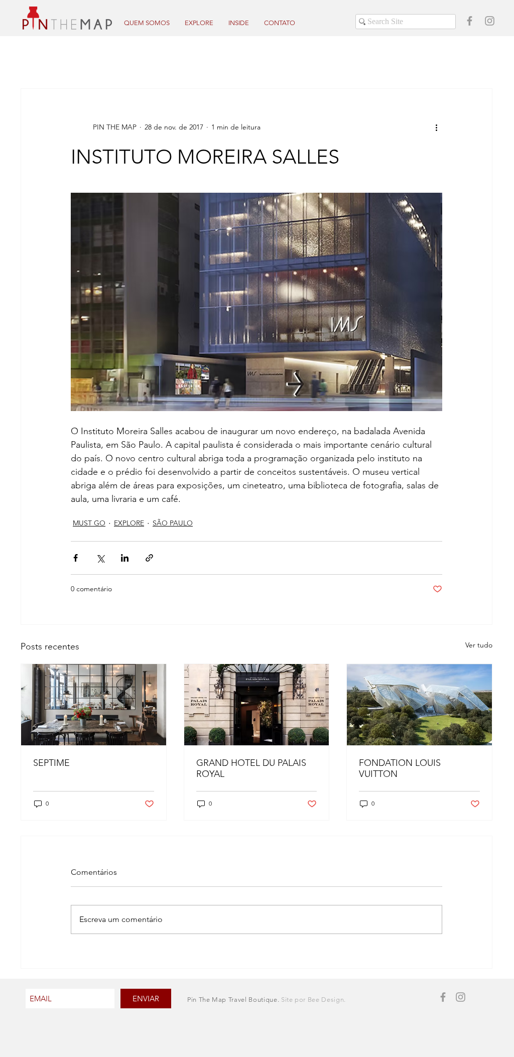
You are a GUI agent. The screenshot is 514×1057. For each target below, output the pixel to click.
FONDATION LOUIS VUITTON (400, 768)
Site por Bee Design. (313, 999)
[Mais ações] (436, 127)
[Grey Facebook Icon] (469, 21)
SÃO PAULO (173, 522)
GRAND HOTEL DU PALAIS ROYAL (251, 768)
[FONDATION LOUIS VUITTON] (419, 704)
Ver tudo (478, 644)
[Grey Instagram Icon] (489, 21)
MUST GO (89, 522)
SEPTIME (51, 762)
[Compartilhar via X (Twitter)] (100, 558)
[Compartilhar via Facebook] (75, 558)
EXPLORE (129, 522)
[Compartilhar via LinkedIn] (125, 558)
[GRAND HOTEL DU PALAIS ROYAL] (256, 704)
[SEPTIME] (93, 704)
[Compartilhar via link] (149, 558)
